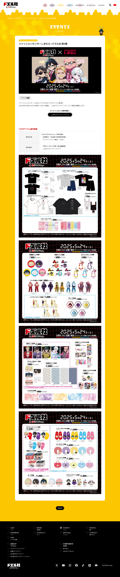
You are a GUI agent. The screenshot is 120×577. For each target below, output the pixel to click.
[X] (110, 5)
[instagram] (70, 565)
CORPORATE (68, 544)
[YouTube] (114, 5)
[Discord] (96, 565)
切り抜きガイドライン (17, 554)
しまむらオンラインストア (60, 114)
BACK (60, 508)
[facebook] (76, 565)
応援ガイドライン (15, 551)
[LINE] (89, 565)
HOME (10, 18)
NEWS (52, 5)
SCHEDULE (91, 5)
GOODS (101, 5)
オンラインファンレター (17, 548)
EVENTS (60, 5)
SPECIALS (66, 533)
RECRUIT (66, 548)
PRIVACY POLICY (68, 551)
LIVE (45, 5)
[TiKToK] (83, 565)
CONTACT (93, 533)
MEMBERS (80, 5)
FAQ (13, 538)
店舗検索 (62, 146)
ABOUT (13, 544)
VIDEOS (70, 5)
